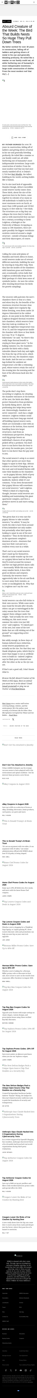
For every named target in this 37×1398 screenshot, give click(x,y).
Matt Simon (7, 21)
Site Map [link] (21, 1312)
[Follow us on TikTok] (30, 1370)
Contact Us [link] (5, 1316)
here (16, 681)
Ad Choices (30, 1382)
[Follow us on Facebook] (5, 1370)
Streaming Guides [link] (7, 1343)
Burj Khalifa (16, 174)
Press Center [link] (5, 1365)
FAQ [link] (3, 1312)
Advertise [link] (4, 1351)
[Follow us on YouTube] (20, 1370)
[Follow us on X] (10, 1370)
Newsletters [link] (5, 1298)
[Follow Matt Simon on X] (13, 719)
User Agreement (23, 1355)
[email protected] (9, 686)
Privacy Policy (22, 1360)
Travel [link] (4, 1307)
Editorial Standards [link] (24, 1298)
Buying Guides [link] (6, 1338)
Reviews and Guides (8, 1329)
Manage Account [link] (6, 1355)
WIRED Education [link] (24, 1293)
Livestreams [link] (5, 1302)
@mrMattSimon (18, 689)
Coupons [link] (21, 1338)
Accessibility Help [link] (23, 1316)
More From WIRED (7, 1288)
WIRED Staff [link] (5, 1321)
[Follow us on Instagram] (25, 1370)
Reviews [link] (4, 1333)
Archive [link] (21, 1302)
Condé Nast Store (23, 1351)
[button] (2, 2)
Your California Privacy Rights (27, 1365)
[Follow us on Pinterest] (15, 1370)
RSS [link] (20, 1307)
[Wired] (12, 2)
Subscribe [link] (4, 1293)
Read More (13, 715)
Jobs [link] (3, 1360)
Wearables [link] (22, 1333)
